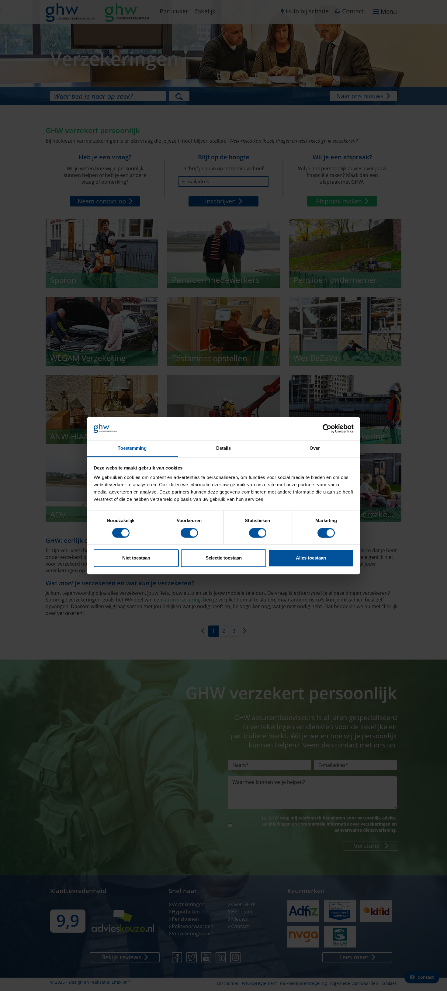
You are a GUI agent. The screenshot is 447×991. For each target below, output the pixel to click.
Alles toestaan (311, 558)
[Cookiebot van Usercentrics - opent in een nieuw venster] (327, 428)
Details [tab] (223, 448)
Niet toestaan (136, 558)
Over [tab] (315, 448)
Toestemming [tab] (132, 448)
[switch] (189, 533)
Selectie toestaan (224, 558)
